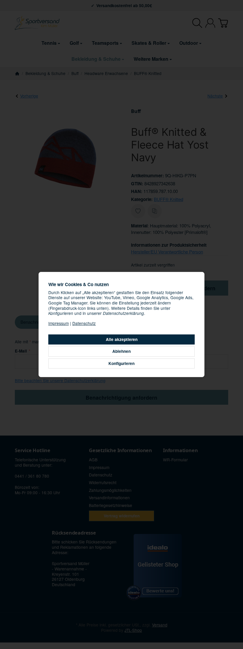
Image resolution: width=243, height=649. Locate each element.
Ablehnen (121, 351)
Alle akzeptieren (122, 339)
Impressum (58, 323)
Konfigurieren (121, 363)
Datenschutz (84, 323)
